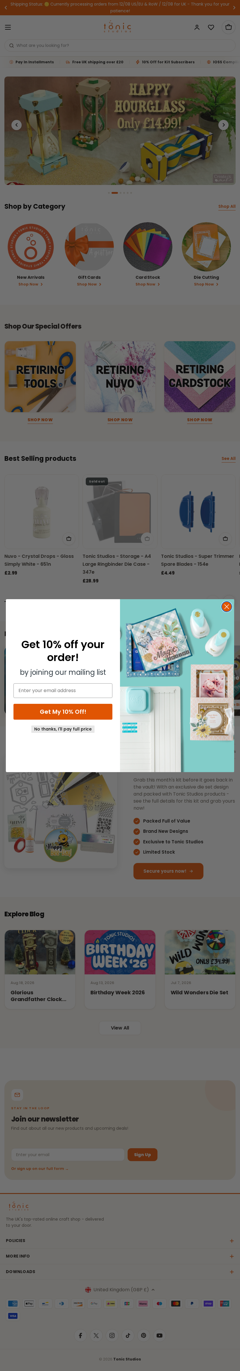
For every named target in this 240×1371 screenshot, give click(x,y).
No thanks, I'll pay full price (63, 729)
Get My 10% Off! (63, 712)
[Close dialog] (227, 607)
